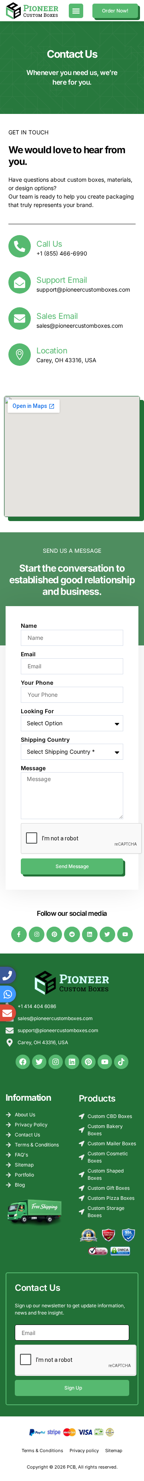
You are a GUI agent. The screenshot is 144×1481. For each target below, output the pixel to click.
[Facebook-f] (19, 934)
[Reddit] (72, 934)
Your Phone (37, 682)
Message (33, 768)
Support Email (61, 280)
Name (29, 625)
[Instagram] (36, 934)
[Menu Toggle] (76, 11)
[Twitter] (107, 934)
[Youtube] (125, 934)
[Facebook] (23, 1062)
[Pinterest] (54, 934)
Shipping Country (45, 739)
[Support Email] (19, 282)
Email (28, 654)
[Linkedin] (90, 934)
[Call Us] (19, 246)
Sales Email (57, 316)
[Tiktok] (121, 1062)
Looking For (37, 711)
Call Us (49, 244)
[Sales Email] (19, 318)
